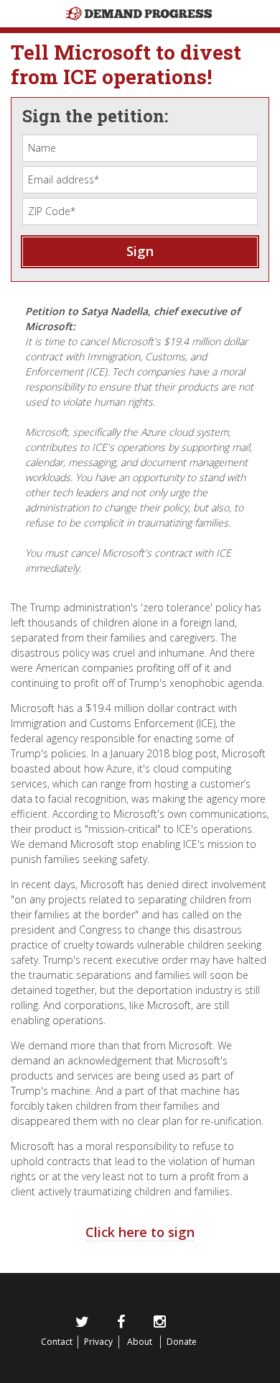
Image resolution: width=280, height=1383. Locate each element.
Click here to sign (140, 1232)
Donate (182, 1342)
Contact (57, 1342)
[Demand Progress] (140, 27)
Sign (140, 251)
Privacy (98, 1342)
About (139, 1342)
